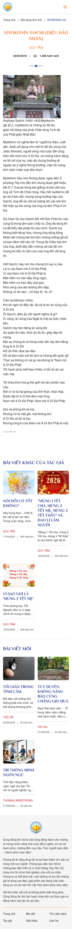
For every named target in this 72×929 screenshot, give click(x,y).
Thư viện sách (58, 914)
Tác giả (7, 920)
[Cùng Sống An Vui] (36, 827)
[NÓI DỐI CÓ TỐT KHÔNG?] (19, 482)
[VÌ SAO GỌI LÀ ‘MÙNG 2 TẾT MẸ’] (19, 575)
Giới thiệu (32, 920)
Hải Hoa (42, 727)
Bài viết (30, 914)
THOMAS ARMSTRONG (18, 800)
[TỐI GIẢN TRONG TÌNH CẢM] (19, 668)
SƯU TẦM (36, 47)
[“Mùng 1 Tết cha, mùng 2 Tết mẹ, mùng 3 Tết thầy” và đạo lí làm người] (53, 482)
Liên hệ (53, 920)
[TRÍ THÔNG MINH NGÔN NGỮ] (19, 752)
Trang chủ (9, 20)
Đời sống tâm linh (31, 20)
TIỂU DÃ (8, 717)
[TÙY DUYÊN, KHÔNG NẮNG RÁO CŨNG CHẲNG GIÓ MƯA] (53, 668)
